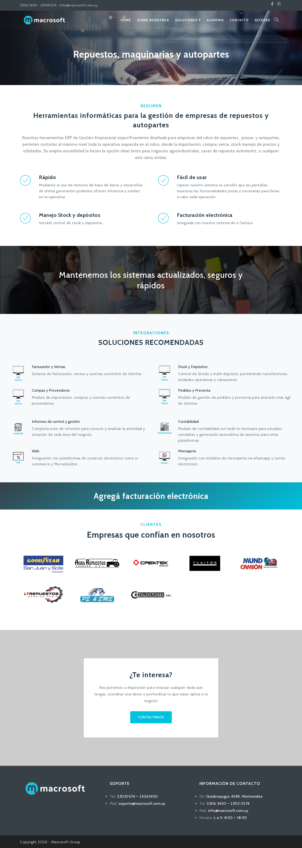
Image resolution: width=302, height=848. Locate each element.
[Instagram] (279, 4)
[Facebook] (272, 4)
